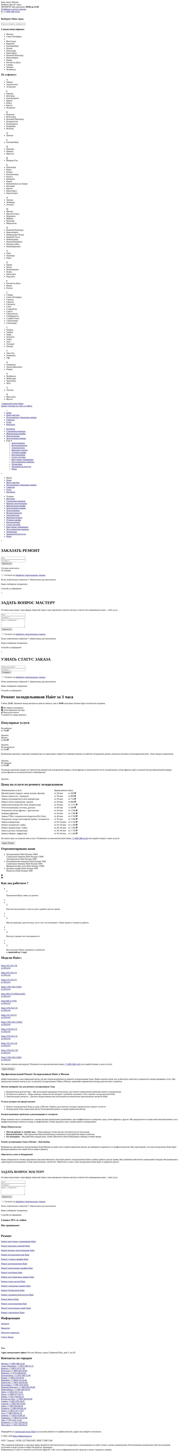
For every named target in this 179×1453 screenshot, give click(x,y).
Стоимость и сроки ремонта (13, 715)
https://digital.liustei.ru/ (22, 1436)
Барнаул (5, 1368)
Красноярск (6, 1385)
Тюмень (5, 1415)
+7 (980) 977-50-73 (15, 1394)
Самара (4, 1401)
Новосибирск (7, 1389)
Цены (8, 413)
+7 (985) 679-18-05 (16, 1378)
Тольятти (5, 1408)
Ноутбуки (10, 429)
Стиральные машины (15, 431)
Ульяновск (6, 1418)
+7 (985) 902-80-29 (15, 1406)
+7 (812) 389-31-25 (25, 1366)
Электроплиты (18, 448)
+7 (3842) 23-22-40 (18, 1380)
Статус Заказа (7, 1337)
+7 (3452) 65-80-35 (17, 1415)
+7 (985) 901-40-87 (19, 1371)
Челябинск (6, 1422)
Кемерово (5, 1380)
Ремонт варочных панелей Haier (15, 1246)
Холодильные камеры (16, 438)
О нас (8, 422)
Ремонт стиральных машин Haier (16, 1286)
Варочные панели (20, 450)
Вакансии (5, 1328)
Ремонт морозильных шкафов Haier (17, 1268)
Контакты (10, 424)
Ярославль (6, 1425)
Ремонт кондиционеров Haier (14, 1264)
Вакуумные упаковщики (23, 459)
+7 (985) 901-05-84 (27, 1387)
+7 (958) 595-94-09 (24, 1399)
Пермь (4, 1396)
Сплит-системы (19, 457)
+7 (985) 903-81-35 (14, 1413)
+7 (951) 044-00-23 (15, 1396)
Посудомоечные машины (23, 462)
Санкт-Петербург (9, 1366)
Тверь (4, 1406)
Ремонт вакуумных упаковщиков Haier (18, 1241)
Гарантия (10, 420)
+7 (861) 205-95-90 (19, 1382)
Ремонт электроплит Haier (13, 1312)
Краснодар (6, 1382)
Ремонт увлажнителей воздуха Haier (17, 1295)
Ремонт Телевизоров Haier (13, 1290)
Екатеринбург (7, 1375)
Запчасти (5, 1324)
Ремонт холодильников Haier (14, 1304)
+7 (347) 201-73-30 (13, 1420)
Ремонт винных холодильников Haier (17, 1250)
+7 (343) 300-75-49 (22, 1375)
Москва (6, 1342)
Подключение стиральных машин (21, 417)
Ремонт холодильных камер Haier (16, 1308)
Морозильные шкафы (16, 434)
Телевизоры (17, 464)
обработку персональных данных (30, 575)
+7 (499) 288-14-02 (11, 11)
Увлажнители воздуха (21, 466)
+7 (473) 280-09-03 (18, 1373)
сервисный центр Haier (25, 1432)
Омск (3, 1392)
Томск (4, 1411)
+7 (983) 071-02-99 (19, 1418)
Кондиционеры (18, 455)
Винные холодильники (16, 503)
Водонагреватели (19, 445)
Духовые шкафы (19, 452)
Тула (3, 1413)
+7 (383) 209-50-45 (22, 1389)
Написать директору (10, 1332)
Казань (4, 1378)
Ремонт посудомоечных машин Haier (17, 1277)
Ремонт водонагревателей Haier (15, 1255)
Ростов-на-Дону (8, 1399)
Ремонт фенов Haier (10, 1299)
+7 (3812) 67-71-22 (14, 1392)
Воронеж (5, 1373)
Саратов (5, 1404)
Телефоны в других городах (13, 9)
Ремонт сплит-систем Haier (13, 1281)
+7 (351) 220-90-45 (19, 1422)
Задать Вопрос (8, 843)
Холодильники (13, 436)
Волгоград (6, 1371)
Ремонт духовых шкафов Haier (14, 1259)
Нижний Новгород (10, 1387)
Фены (14, 469)
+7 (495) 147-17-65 (17, 1368)
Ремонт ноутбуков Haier (11, 1272)
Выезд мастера (12, 415)
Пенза (4, 1394)
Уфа (3, 1420)
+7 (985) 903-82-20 (18, 1408)
